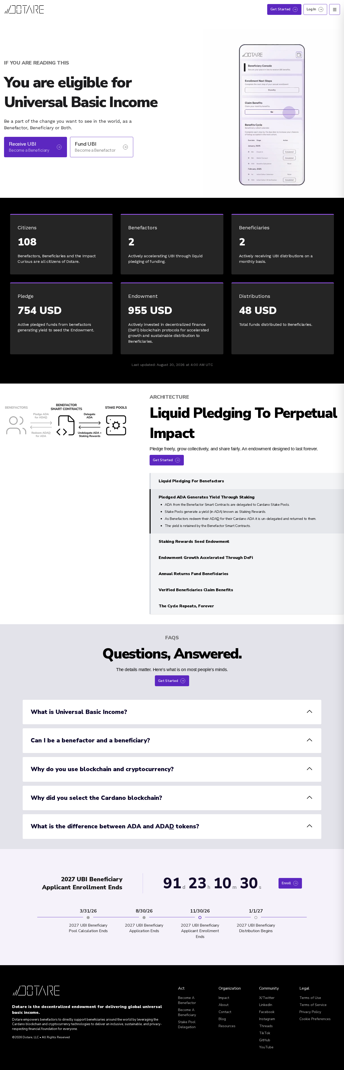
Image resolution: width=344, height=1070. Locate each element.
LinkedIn (265, 983)
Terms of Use (310, 976)
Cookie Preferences (315, 997)
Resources (227, 1004)
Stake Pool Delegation (187, 1003)
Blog (222, 997)
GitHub (264, 1019)
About (223, 983)
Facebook (266, 990)
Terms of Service (313, 983)
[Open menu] (334, 9)
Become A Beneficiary (187, 991)
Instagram (267, 997)
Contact (225, 990)
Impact (224, 976)
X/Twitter (266, 976)
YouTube (266, 1026)
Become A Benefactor (187, 979)
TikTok (264, 1012)
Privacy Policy (310, 990)
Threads (266, 1004)
